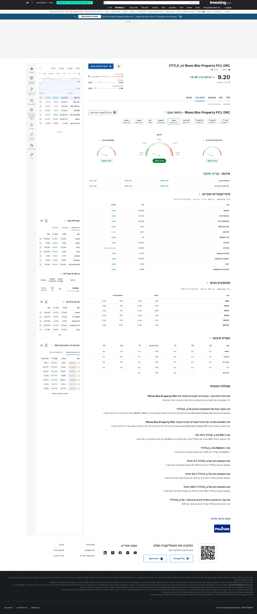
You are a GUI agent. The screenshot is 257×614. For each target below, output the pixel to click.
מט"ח (77, 68)
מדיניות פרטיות (22, 608)
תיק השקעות (90, 550)
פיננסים (212, 97)
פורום (189, 97)
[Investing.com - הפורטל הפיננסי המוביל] (220, 3)
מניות (227, 12)
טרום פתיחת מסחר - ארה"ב (186, 12)
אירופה (125, 12)
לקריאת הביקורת (43, 289)
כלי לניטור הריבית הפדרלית (94, 12)
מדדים (69, 68)
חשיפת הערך (95, 77)
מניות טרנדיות (73, 302)
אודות (61, 545)
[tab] (224, 121)
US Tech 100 (75, 115)
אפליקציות (90, 545)
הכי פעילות (75, 228)
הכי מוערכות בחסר (73, 352)
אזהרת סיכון (8, 608)
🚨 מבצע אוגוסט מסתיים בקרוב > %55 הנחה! (74, 3)
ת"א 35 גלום (75, 106)
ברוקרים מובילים (71, 273)
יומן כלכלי (145, 8)
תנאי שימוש (35, 608)
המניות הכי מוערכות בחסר (67, 345)
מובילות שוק (74, 220)
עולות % (65, 228)
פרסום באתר (59, 550)
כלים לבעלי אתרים (87, 555)
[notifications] (32, 2)
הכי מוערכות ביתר (56, 352)
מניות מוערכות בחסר (56, 12)
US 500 (77, 111)
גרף (221, 97)
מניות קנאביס (141, 12)
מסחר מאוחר (170, 12)
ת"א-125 (76, 102)
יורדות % (55, 228)
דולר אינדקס (75, 123)
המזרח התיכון (115, 12)
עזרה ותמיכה (59, 555)
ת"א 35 (77, 98)
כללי (228, 97)
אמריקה (132, 12)
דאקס (77, 119)
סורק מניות (133, 8)
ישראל (209, 12)
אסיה (107, 12)
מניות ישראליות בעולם (156, 12)
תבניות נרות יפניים (214, 104)
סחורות (61, 68)
